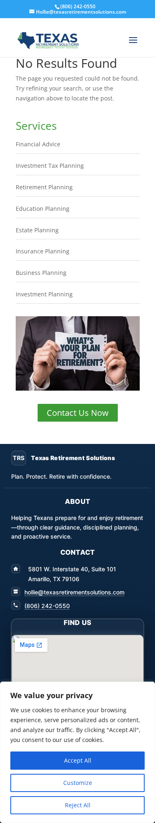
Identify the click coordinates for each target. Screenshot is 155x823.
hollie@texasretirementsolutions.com (74, 592)
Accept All (77, 760)
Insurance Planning (42, 251)
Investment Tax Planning (50, 165)
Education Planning (42, 208)
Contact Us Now (78, 412)
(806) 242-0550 (47, 605)
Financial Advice (38, 144)
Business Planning (41, 273)
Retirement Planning (44, 187)
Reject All (78, 805)
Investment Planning (44, 294)
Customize (77, 783)
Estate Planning (37, 230)
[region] (77, 752)
